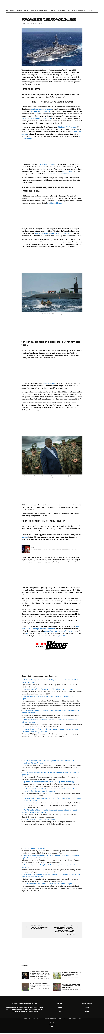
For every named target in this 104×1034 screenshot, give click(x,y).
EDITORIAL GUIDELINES (87, 1003)
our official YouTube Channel (59, 174)
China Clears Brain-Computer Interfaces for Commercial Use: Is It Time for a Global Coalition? (72, 985)
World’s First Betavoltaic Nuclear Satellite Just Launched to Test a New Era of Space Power (54, 550)
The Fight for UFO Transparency (35, 848)
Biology (64, 977)
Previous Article (37, 925)
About (80, 10)
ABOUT (59, 1012)
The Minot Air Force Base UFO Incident (39, 928)
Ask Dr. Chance (67, 171)
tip (27, 633)
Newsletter (62, 10)
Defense (20, 10)
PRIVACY (87, 1012)
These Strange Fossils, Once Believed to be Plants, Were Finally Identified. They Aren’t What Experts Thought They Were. (64, 931)
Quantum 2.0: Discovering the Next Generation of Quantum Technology (49, 782)
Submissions (72, 10)
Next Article (68, 925)
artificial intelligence (54, 203)
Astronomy (34, 10)
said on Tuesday (50, 383)
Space (26, 10)
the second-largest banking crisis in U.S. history (52, 233)
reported (25, 537)
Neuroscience (77, 989)
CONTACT (60, 1008)
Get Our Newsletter (73, 1018)
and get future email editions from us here (59, 631)
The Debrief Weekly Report (67, 127)
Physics (53, 10)
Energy (46, 10)
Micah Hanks (25, 23)
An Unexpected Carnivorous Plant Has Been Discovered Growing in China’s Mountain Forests (71, 974)
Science (12, 10)
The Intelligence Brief (51, 1018)
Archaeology (34, 978)
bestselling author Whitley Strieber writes (36, 118)
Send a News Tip (31, 1018)
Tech (41, 10)
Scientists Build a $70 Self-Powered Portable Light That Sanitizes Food (48, 689)
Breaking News (44, 978)
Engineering (45, 988)
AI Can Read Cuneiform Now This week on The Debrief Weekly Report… (49, 884)
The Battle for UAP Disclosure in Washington (39, 819)
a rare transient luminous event (40, 111)
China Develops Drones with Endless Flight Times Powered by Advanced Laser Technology (40, 985)
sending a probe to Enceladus (41, 109)
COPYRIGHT (87, 1008)
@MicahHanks (63, 636)
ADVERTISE (59, 1003)
